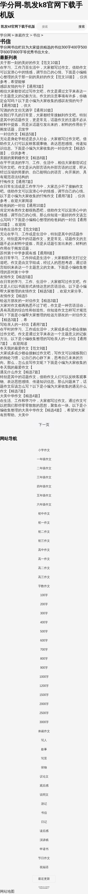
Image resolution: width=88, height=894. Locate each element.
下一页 (44, 425)
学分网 (5, 35)
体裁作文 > (24, 35)
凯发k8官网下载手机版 (18, 26)
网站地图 (7, 891)
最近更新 (44, 878)
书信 (36, 35)
